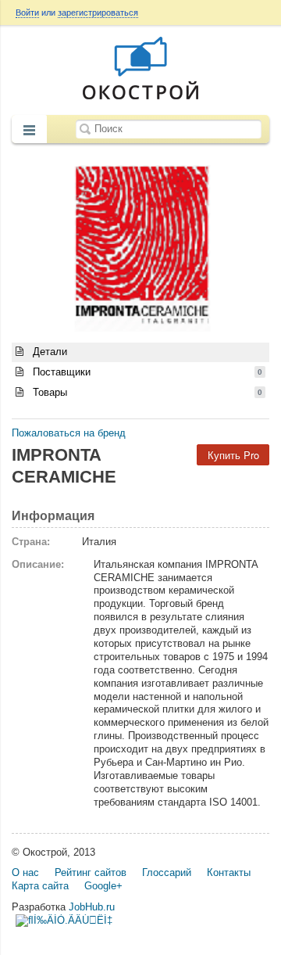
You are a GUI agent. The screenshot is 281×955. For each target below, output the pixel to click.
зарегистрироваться (98, 12)
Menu (29, 130)
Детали (48, 351)
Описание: (38, 564)
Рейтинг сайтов (90, 872)
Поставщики (146, 372)
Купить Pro (233, 454)
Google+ (103, 886)
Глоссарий (166, 872)
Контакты (229, 872)
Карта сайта (40, 886)
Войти (27, 12)
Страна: (31, 542)
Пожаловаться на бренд (69, 433)
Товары (146, 392)
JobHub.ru (92, 907)
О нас (25, 872)
